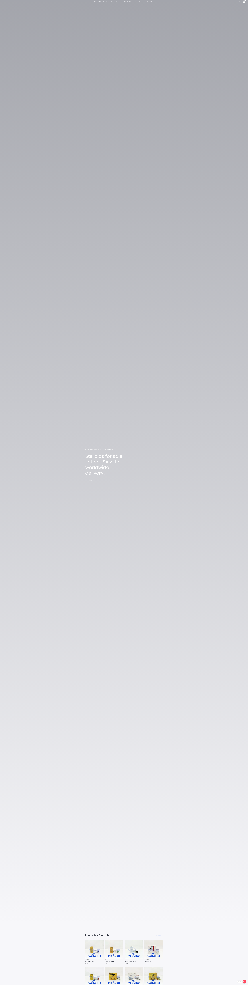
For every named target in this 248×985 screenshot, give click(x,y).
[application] (135, 1)
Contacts (149, 1)
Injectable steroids (108, 1)
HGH (139, 1)
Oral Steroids (118, 1)
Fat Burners (127, 1)
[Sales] (244, 981)
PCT (133, 1)
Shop (99, 1)
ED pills (143, 1)
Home (95, 1)
